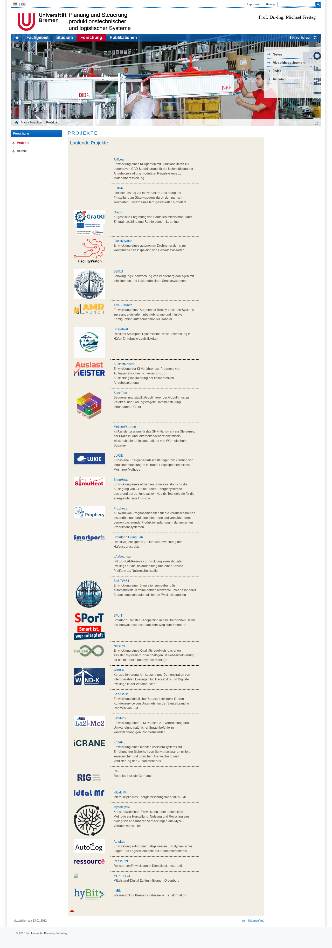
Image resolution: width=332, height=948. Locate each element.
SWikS (118, 271)
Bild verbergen (300, 37)
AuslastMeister (124, 364)
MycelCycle (122, 807)
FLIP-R (118, 188)
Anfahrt (279, 79)
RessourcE (121, 861)
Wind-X (119, 670)
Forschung (91, 37)
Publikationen (123, 37)
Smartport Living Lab (128, 537)
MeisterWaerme (125, 427)
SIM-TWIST (121, 581)
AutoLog (120, 842)
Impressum (254, 4)
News (277, 54)
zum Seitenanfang (253, 920)
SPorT (118, 615)
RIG (116, 771)
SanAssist (121, 694)
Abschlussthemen (289, 62)
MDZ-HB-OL (122, 876)
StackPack (121, 393)
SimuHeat (121, 480)
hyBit (117, 891)
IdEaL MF (120, 792)
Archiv (22, 150)
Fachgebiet (37, 37)
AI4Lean (120, 159)
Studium (64, 37)
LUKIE (118, 455)
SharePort (121, 329)
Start (24, 122)
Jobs (277, 71)
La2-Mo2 (120, 718)
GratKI (118, 212)
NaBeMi (119, 646)
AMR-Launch (123, 305)
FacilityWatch (123, 241)
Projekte (23, 142)
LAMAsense (122, 557)
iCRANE (120, 742)
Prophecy (120, 508)
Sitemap (270, 4)
